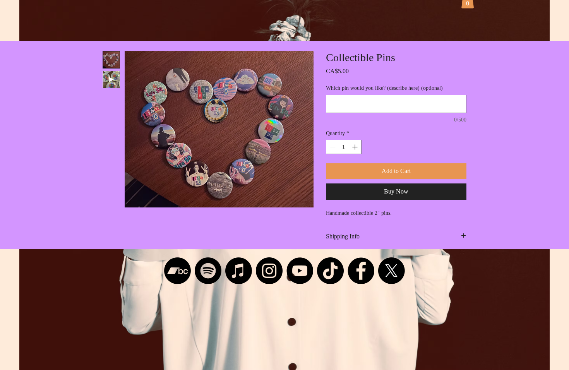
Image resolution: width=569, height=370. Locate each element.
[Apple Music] (238, 270)
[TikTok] (330, 270)
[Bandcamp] (177, 270)
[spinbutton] (344, 147)
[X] (391, 270)
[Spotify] (208, 270)
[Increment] (355, 147)
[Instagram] (269, 270)
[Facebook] (361, 270)
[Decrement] (332, 147)
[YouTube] (299, 270)
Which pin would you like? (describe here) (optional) (384, 88)
